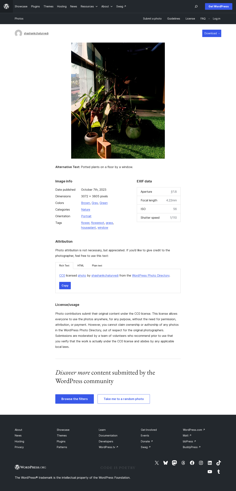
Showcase (63, 429)
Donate (147, 441)
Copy (65, 285)
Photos (19, 18)
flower (85, 223)
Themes (62, 435)
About (18, 429)
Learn (102, 429)
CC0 (62, 275)
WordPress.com (194, 429)
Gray (95, 203)
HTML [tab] (80, 265)
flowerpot (97, 223)
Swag (146, 447)
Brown (85, 203)
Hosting (19, 441)
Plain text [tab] (97, 265)
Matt (187, 435)
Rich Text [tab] (64, 265)
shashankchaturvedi (36, 33)
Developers (106, 441)
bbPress (189, 441)
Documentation (108, 435)
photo (82, 275)
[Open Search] (196, 6)
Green (104, 203)
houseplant (88, 227)
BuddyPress (192, 447)
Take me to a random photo (124, 399)
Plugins (61, 441)
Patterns (62, 447)
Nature (85, 209)
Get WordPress (219, 6)
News (18, 435)
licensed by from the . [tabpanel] (114, 275)
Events (145, 435)
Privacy (19, 447)
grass (109, 223)
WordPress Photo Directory (150, 275)
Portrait (86, 216)
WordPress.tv (108, 447)
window (103, 227)
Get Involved (149, 429)
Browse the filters (74, 399)
